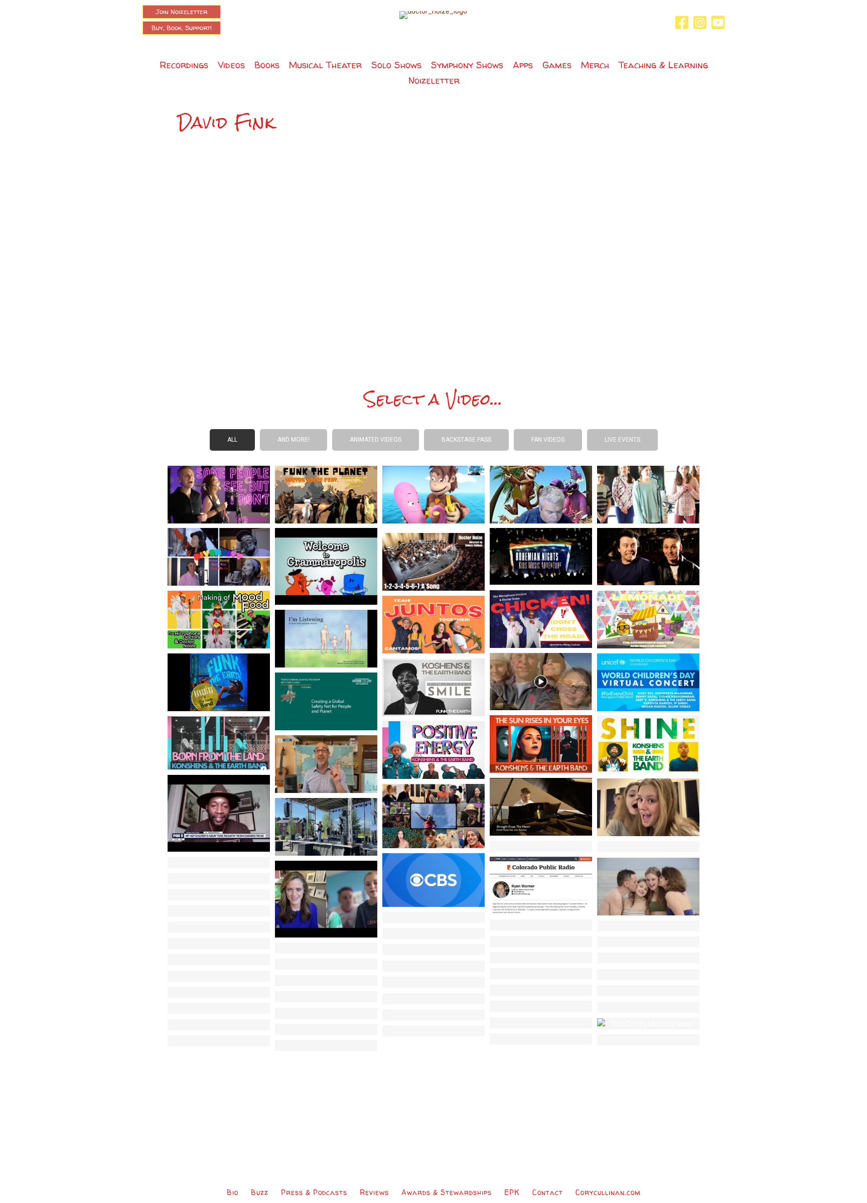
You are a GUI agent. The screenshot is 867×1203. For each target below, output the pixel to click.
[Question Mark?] (648, 942)
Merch (595, 65)
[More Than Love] (648, 886)
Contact (547, 1192)
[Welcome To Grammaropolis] (326, 566)
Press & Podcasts (314, 1192)
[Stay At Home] (648, 807)
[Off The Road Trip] (326, 981)
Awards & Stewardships (446, 1192)
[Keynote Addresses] (648, 975)
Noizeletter (434, 80)
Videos (231, 65)
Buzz (259, 1192)
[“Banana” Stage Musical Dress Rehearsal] (433, 999)
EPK (512, 1192)
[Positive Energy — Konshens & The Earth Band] (433, 749)
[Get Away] (541, 846)
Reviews (374, 1192)
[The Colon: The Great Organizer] (648, 926)
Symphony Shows (467, 65)
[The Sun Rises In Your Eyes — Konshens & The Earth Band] (541, 743)
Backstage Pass (466, 439)
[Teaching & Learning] (219, 944)
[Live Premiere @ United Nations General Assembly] (326, 701)
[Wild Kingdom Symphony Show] (648, 556)
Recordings (184, 65)
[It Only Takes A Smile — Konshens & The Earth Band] (433, 687)
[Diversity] (219, 556)
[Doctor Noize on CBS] (433, 879)
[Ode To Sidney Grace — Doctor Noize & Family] (541, 681)
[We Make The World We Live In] (219, 862)
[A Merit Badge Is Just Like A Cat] (219, 1041)
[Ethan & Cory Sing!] (541, 1023)
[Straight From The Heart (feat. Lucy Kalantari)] (541, 806)
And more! (293, 439)
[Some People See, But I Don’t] (219, 494)
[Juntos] (433, 624)
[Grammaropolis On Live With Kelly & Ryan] (326, 763)
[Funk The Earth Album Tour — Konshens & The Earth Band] (219, 682)
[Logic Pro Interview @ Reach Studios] (648, 991)
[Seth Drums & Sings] (219, 1008)
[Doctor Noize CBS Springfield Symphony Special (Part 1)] (326, 1029)
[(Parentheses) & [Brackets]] (541, 942)
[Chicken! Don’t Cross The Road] (541, 618)
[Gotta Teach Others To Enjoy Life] (219, 895)
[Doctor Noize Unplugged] (326, 997)
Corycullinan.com (608, 1192)
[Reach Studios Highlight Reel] (648, 958)
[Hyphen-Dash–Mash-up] (433, 933)
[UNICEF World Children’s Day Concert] (648, 682)
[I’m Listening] (326, 638)
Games (556, 65)
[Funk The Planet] (326, 494)
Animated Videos (375, 439)
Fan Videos (547, 439)
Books (266, 65)
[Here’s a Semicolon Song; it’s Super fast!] (433, 917)
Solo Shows (396, 65)
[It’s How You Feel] (326, 1045)
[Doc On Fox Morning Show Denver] (648, 1023)
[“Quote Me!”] (433, 950)
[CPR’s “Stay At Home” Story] (541, 885)
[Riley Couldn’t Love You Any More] (326, 1013)
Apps (523, 65)
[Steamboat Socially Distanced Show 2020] (326, 826)
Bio (232, 1192)
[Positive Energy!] (433, 816)
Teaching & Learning (663, 65)
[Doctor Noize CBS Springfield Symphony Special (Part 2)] (219, 1025)
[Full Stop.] (326, 948)
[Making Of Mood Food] (219, 619)
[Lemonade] (648, 619)
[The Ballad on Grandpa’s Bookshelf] (541, 494)
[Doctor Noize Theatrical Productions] (541, 974)
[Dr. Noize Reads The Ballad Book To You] (433, 1031)
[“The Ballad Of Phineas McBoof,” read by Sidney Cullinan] (648, 847)
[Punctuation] (541, 958)
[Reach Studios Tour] (541, 1006)
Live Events (622, 439)
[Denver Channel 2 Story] (326, 898)
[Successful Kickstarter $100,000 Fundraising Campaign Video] (219, 960)
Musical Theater (325, 65)
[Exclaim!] (433, 982)
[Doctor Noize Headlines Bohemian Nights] (541, 556)
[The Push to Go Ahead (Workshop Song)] (648, 494)
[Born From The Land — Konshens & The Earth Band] (219, 742)
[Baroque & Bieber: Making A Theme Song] (648, 1007)
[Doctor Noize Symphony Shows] (541, 990)
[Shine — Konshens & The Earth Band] (648, 744)
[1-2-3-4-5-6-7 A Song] (433, 561)
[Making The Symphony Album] (433, 966)
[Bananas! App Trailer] (541, 1039)
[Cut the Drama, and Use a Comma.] (219, 927)
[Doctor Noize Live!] (219, 992)
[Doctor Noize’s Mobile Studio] (219, 976)
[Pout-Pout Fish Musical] (219, 911)
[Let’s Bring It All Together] (648, 1040)
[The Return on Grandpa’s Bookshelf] (433, 494)
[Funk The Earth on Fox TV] (219, 813)
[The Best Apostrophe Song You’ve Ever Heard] (541, 925)
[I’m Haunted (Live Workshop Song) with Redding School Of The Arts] (433, 1015)
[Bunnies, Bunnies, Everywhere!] (219, 878)
